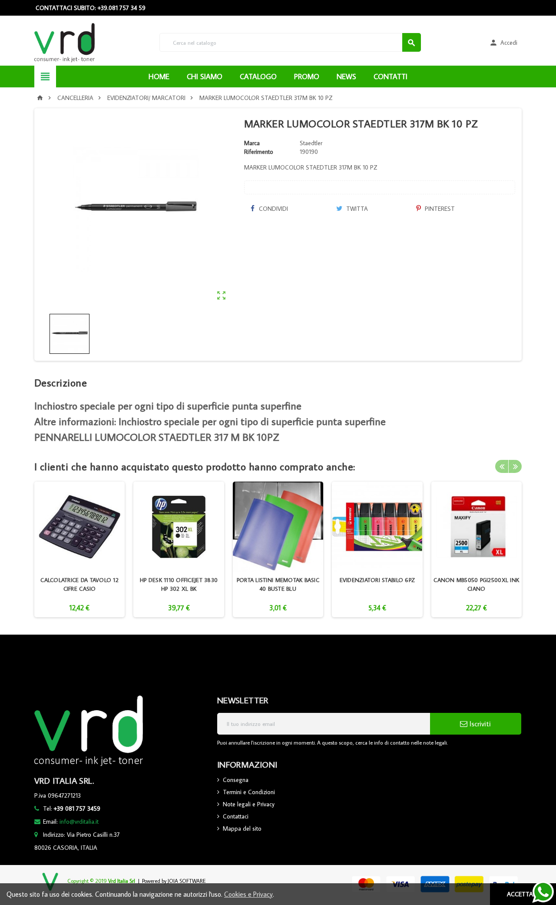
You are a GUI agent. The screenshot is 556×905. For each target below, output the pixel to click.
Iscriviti (479, 724)
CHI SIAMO (204, 76)
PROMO (306, 76)
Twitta (356, 209)
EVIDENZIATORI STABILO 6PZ (377, 580)
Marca (252, 143)
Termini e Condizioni (249, 792)
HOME (159, 76)
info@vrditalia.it (79, 821)
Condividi (272, 209)
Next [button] (515, 466)
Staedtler (311, 143)
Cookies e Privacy (248, 894)
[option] (79, 549)
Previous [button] (501, 466)
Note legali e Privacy (249, 804)
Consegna (235, 780)
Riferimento (258, 152)
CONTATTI (390, 76)
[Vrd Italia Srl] (64, 42)
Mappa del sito (242, 828)
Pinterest (439, 209)
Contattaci (235, 816)
